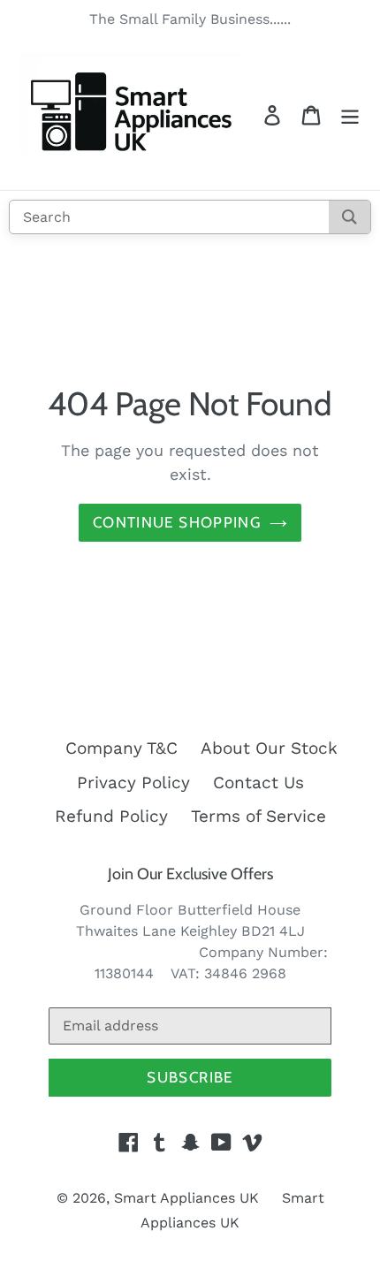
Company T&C (121, 748)
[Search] (349, 217)
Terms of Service (258, 816)
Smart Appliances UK (186, 1197)
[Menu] (350, 114)
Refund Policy (111, 816)
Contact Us (258, 782)
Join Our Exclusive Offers (190, 874)
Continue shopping (177, 522)
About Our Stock (269, 748)
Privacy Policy (133, 782)
